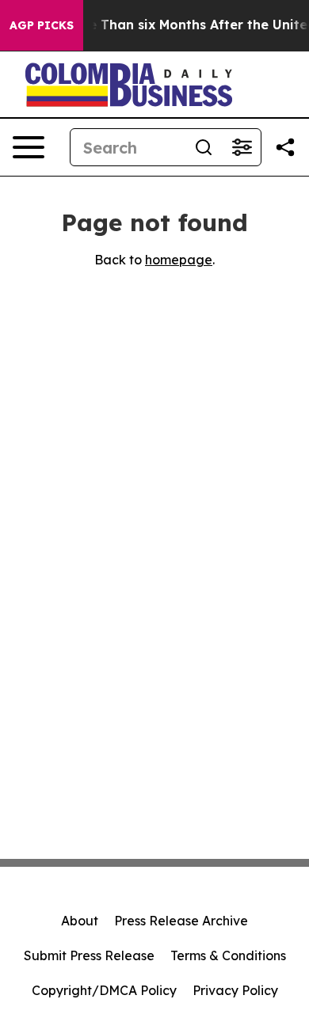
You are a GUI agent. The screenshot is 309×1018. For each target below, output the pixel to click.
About (79, 921)
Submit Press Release (89, 955)
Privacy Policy (235, 990)
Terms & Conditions (228, 955)
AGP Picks (42, 25)
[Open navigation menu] (28, 147)
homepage (178, 260)
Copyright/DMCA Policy (104, 990)
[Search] (204, 147)
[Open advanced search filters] (242, 147)
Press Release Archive (181, 921)
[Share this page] (285, 147)
